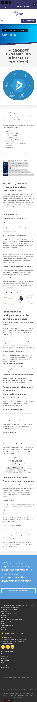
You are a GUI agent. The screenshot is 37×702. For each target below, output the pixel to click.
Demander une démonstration (18, 590)
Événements (4, 658)
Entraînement (5, 660)
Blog (2, 662)
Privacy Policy (5, 667)
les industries (5, 654)
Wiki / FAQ (4, 665)
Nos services (13, 30)
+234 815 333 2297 (22, 7)
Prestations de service (7, 651)
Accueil (5, 30)
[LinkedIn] (10, 2)
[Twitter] (6, 2)
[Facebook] (2, 2)
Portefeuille (4, 656)
